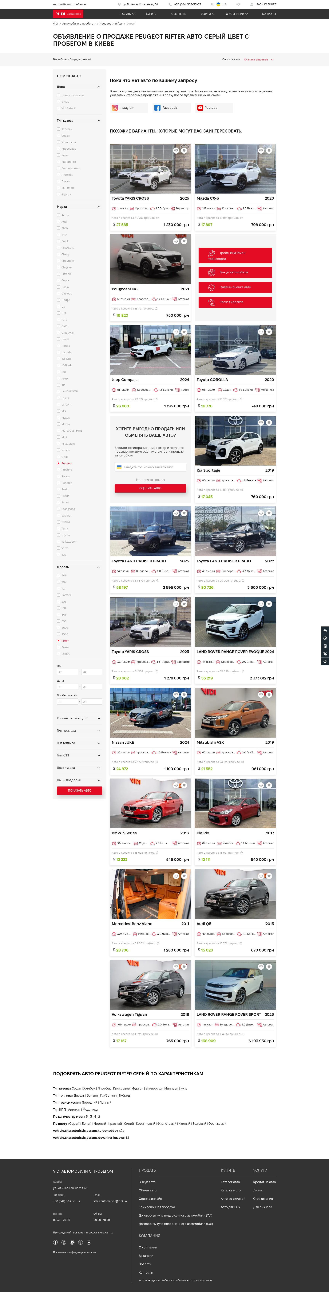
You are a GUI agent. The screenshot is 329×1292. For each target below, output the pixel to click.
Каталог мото (231, 1190)
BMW (64, 228)
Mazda (65, 424)
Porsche (66, 469)
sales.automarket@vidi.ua (110, 1201)
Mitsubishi (68, 443)
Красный (115, 1123)
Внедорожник (70, 168)
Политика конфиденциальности (74, 1252)
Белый (87, 1123)
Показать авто (79, 790)
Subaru (66, 515)
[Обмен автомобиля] (325, 638)
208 (63, 601)
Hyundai (66, 352)
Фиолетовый (166, 1123)
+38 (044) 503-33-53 (66, 1201)
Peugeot (67, 463)
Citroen (66, 273)
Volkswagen (69, 541)
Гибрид (124, 1095)
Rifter (65, 640)
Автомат (74, 1109)
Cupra (65, 280)
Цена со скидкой (72, 95)
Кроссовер (68, 148)
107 (63, 588)
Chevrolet (67, 260)
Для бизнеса (262, 1207)
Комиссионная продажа (157, 1207)
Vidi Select (68, 108)
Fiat (63, 313)
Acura (65, 215)
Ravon (65, 476)
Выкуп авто (147, 1182)
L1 (127, 1137)
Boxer (65, 647)
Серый (74, 1123)
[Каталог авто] (325, 630)
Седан (65, 135)
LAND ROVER (69, 391)
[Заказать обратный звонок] (325, 661)
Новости (145, 1264)
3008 (64, 627)
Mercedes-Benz (71, 430)
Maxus (65, 417)
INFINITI (66, 358)
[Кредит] (325, 654)
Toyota (65, 535)
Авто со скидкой (233, 1198)
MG (63, 411)
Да (122, 1130)
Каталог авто (230, 1182)
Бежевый (199, 1123)
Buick (65, 241)
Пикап (65, 181)
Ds (63, 306)
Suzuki (65, 522)
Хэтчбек (66, 129)
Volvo (65, 548)
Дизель (79, 1095)
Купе (64, 155)
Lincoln (66, 404)
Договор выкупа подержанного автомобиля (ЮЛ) (176, 1223)
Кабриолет (68, 161)
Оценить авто (150, 488)
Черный (100, 1123)
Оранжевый (217, 1123)
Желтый (184, 1123)
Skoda (65, 496)
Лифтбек (67, 174)
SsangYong (68, 508)
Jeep (64, 378)
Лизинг (258, 1190)
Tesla (64, 528)
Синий (129, 1123)
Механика (90, 1109)
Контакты (269, 13)
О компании (235, 13)
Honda (65, 345)
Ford (64, 319)
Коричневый (145, 1123)
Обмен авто (148, 1190)
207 (63, 582)
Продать (125, 13)
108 (63, 608)
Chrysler (66, 267)
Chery (65, 254)
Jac (63, 371)
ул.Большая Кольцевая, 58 (70, 1188)
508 (63, 621)
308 (64, 575)
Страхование (263, 1198)
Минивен (67, 187)
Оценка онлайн (150, 1198)
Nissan (65, 450)
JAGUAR (66, 365)
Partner (66, 595)
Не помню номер (150, 480)
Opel (64, 456)
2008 (64, 634)
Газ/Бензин (108, 1095)
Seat (64, 489)
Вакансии (146, 1255)
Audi (64, 221)
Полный (105, 1102)
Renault (66, 482)
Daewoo (66, 293)
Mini (64, 437)
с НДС (65, 101)
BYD (64, 234)
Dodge (65, 300)
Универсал (68, 142)
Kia (63, 384)
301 (63, 614)
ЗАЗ (64, 554)
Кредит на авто (264, 1182)
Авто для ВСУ (230, 1207)
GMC (64, 326)
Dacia (65, 287)
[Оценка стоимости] (325, 646)
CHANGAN (67, 247)
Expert (65, 653)
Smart (65, 502)
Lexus (65, 398)
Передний (89, 1102)
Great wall (67, 332)
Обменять (178, 13)
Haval (65, 339)
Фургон (66, 194)
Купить (151, 13)
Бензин (92, 1095)
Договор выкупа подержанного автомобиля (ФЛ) (175, 1215)
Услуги (206, 13)
